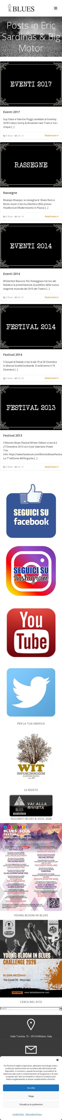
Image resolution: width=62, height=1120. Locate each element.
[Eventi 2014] (31, 245)
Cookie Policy (18, 1114)
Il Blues (9, 135)
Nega (31, 1096)
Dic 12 (21, 135)
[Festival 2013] (31, 407)
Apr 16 (21, 216)
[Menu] (55, 8)
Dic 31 (21, 297)
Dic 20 (21, 378)
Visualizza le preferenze (31, 1104)
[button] (57, 1059)
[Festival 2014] (31, 326)
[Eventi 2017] (31, 83)
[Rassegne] (31, 164)
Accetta (31, 1088)
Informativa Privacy (34, 1114)
